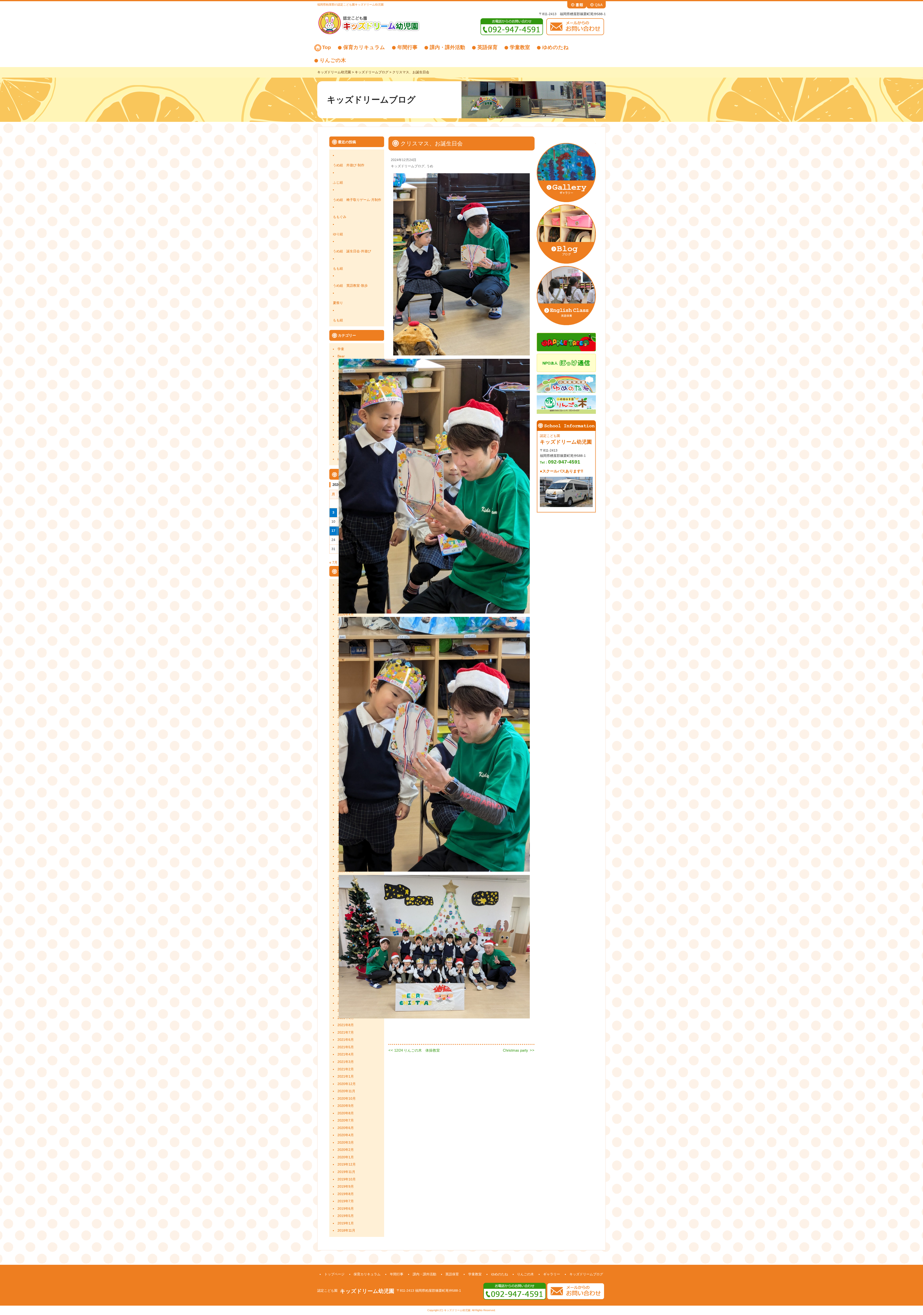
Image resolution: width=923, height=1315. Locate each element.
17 (333, 531)
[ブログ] (566, 234)
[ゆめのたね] (566, 383)
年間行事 (407, 47)
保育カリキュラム (364, 47)
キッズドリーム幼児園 (367, 1291)
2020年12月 (346, 1084)
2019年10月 (346, 1179)
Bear (341, 356)
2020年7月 (345, 1120)
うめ (429, 166)
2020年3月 (345, 1142)
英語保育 (487, 47)
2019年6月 (345, 1208)
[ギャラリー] (566, 172)
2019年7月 (345, 1201)
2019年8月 (345, 1194)
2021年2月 (345, 1069)
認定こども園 (327, 1290)
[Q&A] (596, 4)
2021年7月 (345, 1032)
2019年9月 (345, 1186)
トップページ (334, 1274)
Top (326, 47)
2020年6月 (345, 1128)
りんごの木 (333, 60)
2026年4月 (345, 614)
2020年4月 (345, 1135)
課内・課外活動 (447, 47)
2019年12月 (346, 1164)
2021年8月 (345, 1025)
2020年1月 (345, 1157)
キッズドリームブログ (407, 166)
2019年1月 (345, 1223)
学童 (340, 349)
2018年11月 (346, 1230)
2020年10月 (346, 1098)
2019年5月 (345, 1216)
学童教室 (520, 47)
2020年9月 (345, 1106)
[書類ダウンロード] (576, 4)
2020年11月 (346, 1091)
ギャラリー (551, 1274)
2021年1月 (345, 1076)
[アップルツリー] (566, 342)
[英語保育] (566, 295)
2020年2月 (345, 1150)
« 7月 (333, 562)
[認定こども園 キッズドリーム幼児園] (369, 22)
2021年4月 (345, 1054)
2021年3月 (345, 1062)
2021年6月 (345, 1040)
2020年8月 (345, 1113)
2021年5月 (345, 1047)
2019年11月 (346, 1172)
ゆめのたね (555, 47)
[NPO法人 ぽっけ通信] (566, 363)
